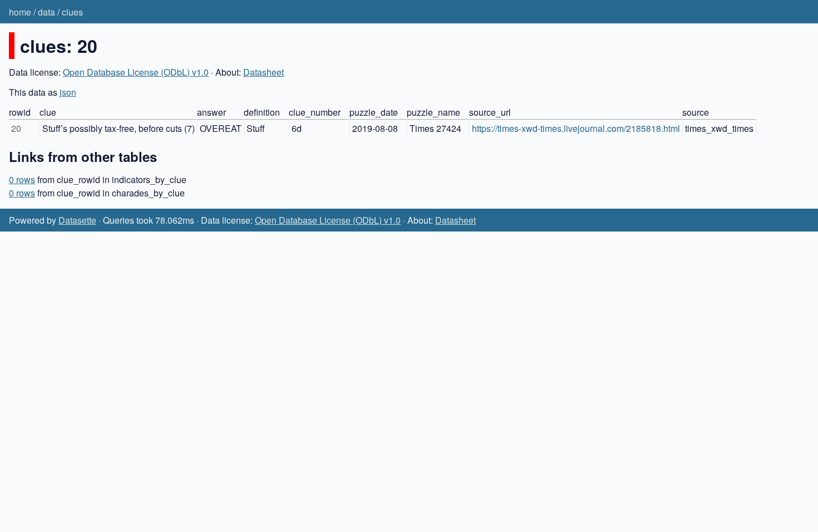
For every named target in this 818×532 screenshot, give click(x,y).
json (68, 92)
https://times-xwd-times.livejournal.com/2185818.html (576, 128)
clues (72, 12)
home (20, 12)
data (46, 12)
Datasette (77, 220)
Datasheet (263, 72)
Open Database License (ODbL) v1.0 (136, 72)
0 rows (22, 179)
